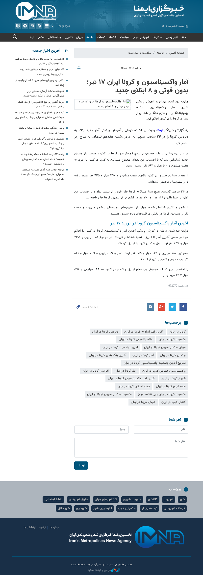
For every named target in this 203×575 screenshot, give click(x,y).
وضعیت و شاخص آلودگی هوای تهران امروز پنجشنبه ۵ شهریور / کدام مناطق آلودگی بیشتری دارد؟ (41, 143)
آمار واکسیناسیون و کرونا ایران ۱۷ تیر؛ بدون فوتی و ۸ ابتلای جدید (137, 86)
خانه (183, 37)
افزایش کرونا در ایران (96, 370)
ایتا (18, 26)
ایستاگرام (32, 26)
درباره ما (54, 527)
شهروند (168, 499)
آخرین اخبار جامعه (46, 51)
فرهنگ (101, 37)
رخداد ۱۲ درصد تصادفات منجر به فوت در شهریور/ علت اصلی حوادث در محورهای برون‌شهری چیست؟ (42, 159)
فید (39, 26)
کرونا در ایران (178, 331)
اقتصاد (113, 37)
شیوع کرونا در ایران (173, 378)
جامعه (90, 37)
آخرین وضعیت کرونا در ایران (120, 347)
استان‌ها (157, 37)
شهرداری (81, 508)
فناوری (69, 37)
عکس (41, 37)
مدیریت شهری (132, 499)
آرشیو (47, 26)
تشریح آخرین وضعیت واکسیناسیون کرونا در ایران (155, 362)
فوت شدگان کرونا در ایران (134, 386)
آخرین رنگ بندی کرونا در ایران (107, 355)
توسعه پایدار (149, 508)
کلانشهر (152, 499)
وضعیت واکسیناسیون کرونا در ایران (109, 394)
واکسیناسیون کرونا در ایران (135, 339)
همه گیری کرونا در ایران (171, 386)
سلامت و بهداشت (139, 52)
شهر (182, 499)
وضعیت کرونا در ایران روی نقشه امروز (162, 394)
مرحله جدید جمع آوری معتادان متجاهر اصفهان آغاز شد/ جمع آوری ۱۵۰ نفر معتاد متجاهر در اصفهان (42, 174)
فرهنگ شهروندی (174, 508)
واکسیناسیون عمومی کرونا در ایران (164, 370)
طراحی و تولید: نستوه (99, 570)
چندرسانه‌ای (54, 37)
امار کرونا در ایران (125, 370)
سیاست (124, 37)
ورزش (79, 37)
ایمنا (146, 11)
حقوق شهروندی (78, 499)
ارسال (81, 465)
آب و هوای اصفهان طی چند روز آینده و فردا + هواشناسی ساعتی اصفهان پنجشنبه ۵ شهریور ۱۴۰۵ (39, 117)
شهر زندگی (172, 37)
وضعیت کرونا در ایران (172, 339)
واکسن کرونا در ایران (173, 355)
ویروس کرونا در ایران (105, 331)
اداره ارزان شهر (102, 508)
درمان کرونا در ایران (143, 402)
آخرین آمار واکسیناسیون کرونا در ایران (131, 378)
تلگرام (25, 26)
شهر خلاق (64, 508)
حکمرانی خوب (126, 508)
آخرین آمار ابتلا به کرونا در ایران (143, 331)
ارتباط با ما (30, 527)
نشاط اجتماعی (53, 499)
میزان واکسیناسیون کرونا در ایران (165, 347)
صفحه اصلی (176, 52)
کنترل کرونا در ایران (173, 402)
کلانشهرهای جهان (106, 499)
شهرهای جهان (141, 37)
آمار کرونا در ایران (143, 355)
